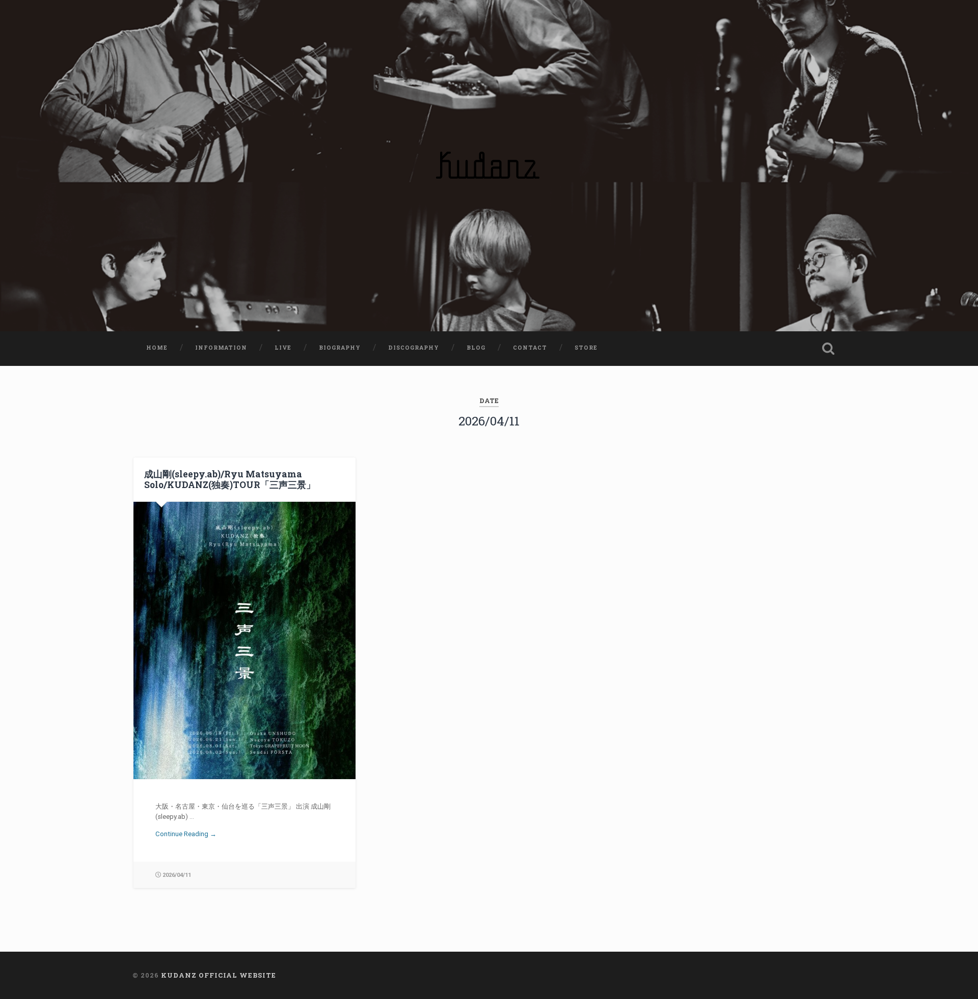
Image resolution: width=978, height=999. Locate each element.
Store (586, 347)
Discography (413, 347)
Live (283, 347)
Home (157, 347)
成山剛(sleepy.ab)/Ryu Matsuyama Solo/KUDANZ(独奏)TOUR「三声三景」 (229, 479)
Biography (340, 347)
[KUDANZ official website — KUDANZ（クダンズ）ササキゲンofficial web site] (489, 166)
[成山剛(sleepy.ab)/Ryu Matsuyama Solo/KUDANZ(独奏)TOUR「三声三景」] (244, 640)
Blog (476, 347)
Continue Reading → (185, 834)
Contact (530, 347)
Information (221, 347)
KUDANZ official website (218, 975)
